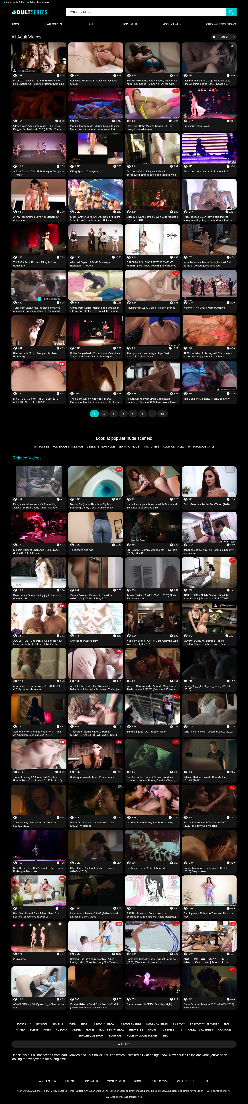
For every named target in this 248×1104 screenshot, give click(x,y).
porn (47, 1029)
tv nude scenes (130, 1023)
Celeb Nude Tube (15, 2)
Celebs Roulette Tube (193, 1081)
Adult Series (117, 1097)
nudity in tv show (111, 1029)
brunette (136, 1029)
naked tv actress (200, 1029)
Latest (92, 24)
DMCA (137, 1081)
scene (34, 1029)
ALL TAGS (124, 1044)
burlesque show (91, 1035)
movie (90, 1029)
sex (165, 1035)
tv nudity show (103, 1023)
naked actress (157, 1023)
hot (226, 1023)
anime (76, 1029)
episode (41, 1023)
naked (20, 1029)
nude (72, 1023)
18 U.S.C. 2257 (159, 1081)
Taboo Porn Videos (39, 2)
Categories (53, 24)
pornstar (24, 1023)
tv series (167, 1029)
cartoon (224, 1029)
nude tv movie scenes (142, 1035)
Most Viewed (172, 24)
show (152, 1029)
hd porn (61, 1029)
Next (162, 413)
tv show (179, 1023)
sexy (84, 1023)
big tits (57, 1023)
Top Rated (130, 24)
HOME (16, 24)
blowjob (115, 1035)
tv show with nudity (204, 1023)
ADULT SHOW (47, 1081)
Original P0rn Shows (221, 24)
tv (180, 1029)
